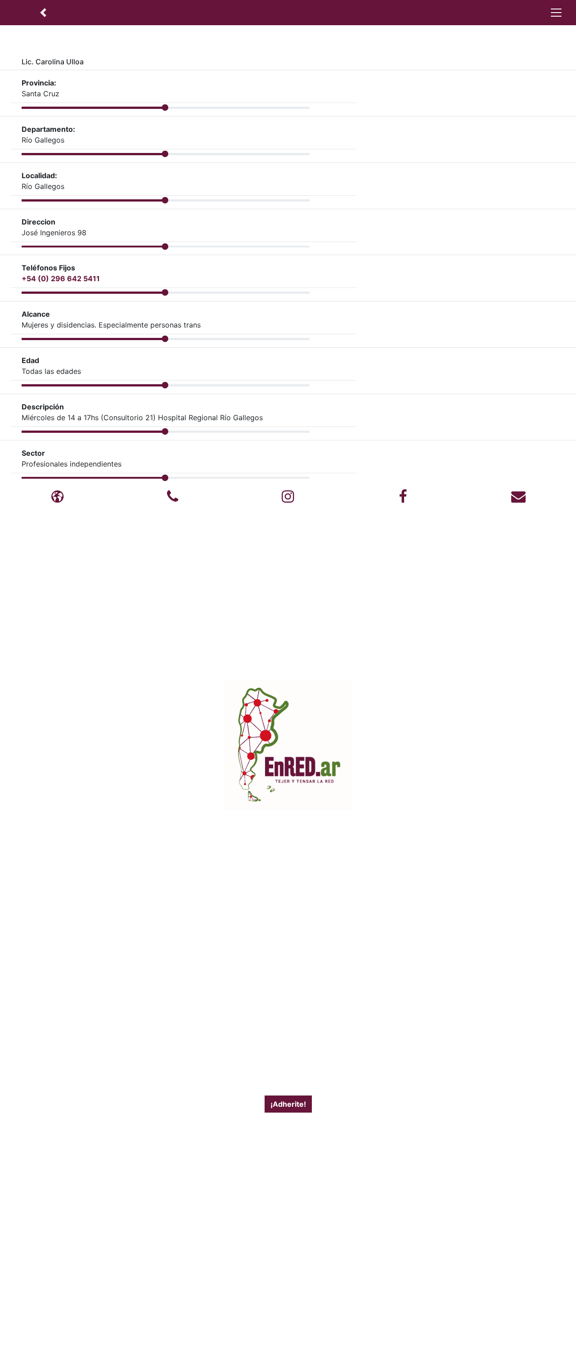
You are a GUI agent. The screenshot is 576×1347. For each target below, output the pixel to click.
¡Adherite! (288, 1104)
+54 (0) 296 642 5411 (61, 278)
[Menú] (556, 13)
